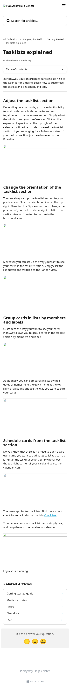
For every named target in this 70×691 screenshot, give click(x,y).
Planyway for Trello (32, 39)
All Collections (11, 39)
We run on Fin (37, 681)
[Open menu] (64, 6)
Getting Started (55, 39)
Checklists (50, 515)
